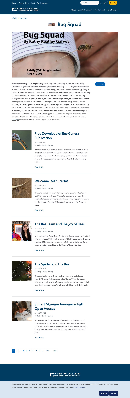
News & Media (112, 10)
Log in (104, 3)
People (21, 3)
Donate (113, 3)
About (73, 10)
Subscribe (100, 84)
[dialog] (65, 389)
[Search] (98, 3)
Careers (14, 3)
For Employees (42, 3)
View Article (39, 167)
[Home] (25, 10)
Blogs (27, 3)
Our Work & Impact (85, 10)
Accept (113, 393)
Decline (104, 393)
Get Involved (100, 10)
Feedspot (15, 120)
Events (33, 3)
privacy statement (79, 387)
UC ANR (14, 18)
